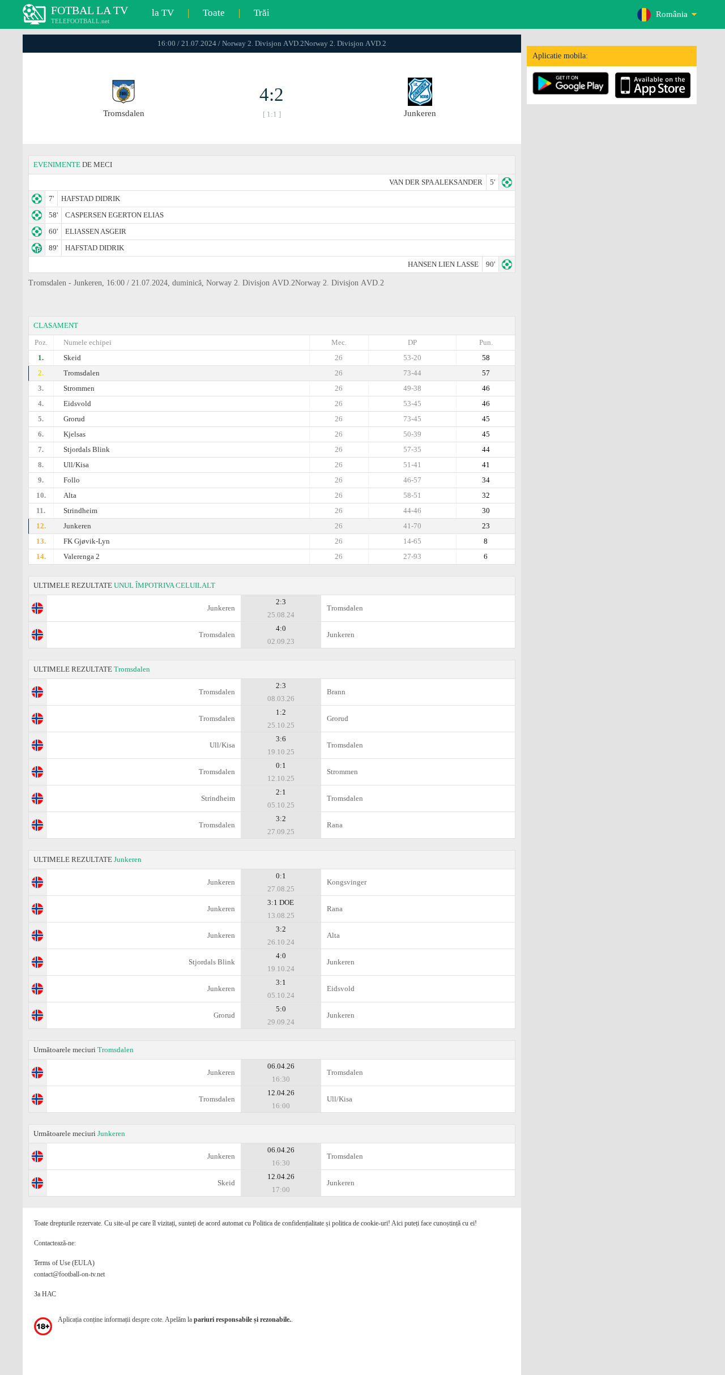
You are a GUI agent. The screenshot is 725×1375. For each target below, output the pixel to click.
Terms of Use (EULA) (64, 1263)
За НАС (45, 1294)
